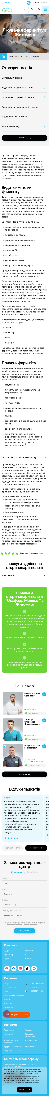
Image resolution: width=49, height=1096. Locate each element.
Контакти (29, 951)
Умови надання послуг (30, 924)
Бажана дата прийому (11, 911)
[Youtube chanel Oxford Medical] (7, 968)
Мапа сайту (8, 1003)
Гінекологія (8, 1034)
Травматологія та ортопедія (11, 1041)
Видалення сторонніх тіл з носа (18, 97)
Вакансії (28, 959)
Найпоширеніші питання (14, 995)
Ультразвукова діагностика (31, 1035)
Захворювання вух (11, 126)
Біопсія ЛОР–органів (12, 78)
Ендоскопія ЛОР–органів (14, 116)
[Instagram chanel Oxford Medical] (20, 968)
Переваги (19, 57)
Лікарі (27, 57)
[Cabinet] (38, 10)
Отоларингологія (17, 68)
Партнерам (8, 1007)
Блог (27, 955)
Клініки (5, 900)
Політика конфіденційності (14, 924)
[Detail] (24, 703)
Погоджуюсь (24, 1089)
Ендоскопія (30, 1047)
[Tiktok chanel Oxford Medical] (27, 968)
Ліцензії (7, 959)
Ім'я (4, 889)
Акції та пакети (10, 988)
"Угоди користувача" (17, 1078)
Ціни (11, 57)
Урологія (28, 1030)
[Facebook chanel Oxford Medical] (14, 968)
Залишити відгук (13, 848)
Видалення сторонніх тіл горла (18, 87)
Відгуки (36, 57)
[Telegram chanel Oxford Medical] (34, 968)
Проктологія (9, 1030)
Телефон (6, 879)
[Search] (31, 10)
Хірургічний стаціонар (13, 1047)
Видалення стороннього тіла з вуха (20, 107)
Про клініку (8, 955)
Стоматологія (31, 1040)
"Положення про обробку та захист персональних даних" (20, 1079)
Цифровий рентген (12, 1051)
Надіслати (24, 931)
